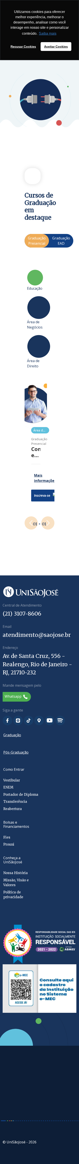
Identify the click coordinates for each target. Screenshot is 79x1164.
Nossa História (15, 873)
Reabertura (12, 809)
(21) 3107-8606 (22, 613)
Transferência (15, 801)
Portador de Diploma (20, 794)
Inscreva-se (42, 495)
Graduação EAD (61, 241)
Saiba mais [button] (47, 33)
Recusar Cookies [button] (23, 46)
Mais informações (45, 478)
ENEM (8, 787)
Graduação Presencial (37, 241)
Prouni (8, 844)
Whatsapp (13, 696)
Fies (6, 837)
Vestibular (11, 780)
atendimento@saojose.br (37, 634)
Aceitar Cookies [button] (56, 46)
